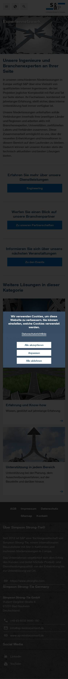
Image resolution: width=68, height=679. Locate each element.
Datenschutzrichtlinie (34, 333)
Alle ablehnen (34, 360)
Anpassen (34, 352)
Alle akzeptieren (34, 344)
